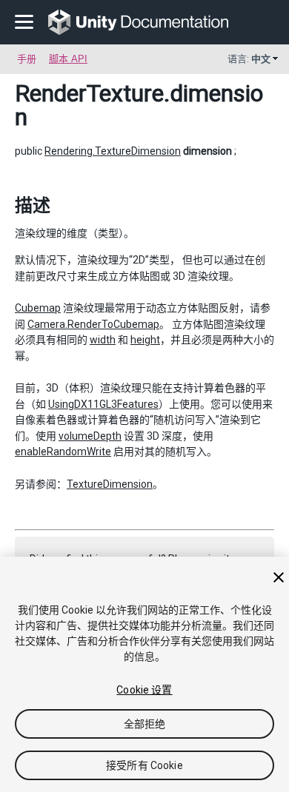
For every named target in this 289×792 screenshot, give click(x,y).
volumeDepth (90, 436)
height (145, 340)
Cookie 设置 (144, 690)
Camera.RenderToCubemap (93, 324)
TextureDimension (110, 484)
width (103, 340)
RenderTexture (89, 93)
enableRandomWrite (63, 451)
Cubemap (38, 308)
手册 (26, 58)
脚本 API (68, 58)
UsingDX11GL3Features (103, 404)
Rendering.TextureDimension (112, 151)
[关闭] (279, 577)
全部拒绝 (145, 724)
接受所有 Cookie (144, 765)
